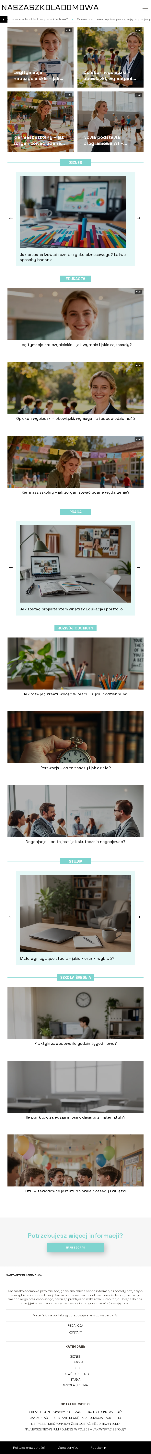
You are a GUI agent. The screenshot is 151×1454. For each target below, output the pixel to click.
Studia (75, 861)
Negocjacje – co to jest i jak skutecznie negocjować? (75, 841)
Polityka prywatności (29, 1448)
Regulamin (98, 1448)
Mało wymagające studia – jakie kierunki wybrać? (67, 958)
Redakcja (75, 1326)
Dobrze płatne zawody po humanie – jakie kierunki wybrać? (75, 1412)
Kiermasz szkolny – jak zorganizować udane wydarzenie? (38, 140)
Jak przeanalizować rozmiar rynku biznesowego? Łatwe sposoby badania (73, 257)
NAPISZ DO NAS (75, 1247)
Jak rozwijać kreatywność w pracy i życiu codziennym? (75, 694)
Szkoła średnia (75, 977)
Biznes (75, 162)
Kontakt (75, 1332)
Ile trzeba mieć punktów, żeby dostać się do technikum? (75, 1424)
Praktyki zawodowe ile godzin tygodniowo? (75, 1043)
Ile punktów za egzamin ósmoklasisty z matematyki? (75, 1117)
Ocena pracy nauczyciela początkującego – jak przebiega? (56, 19)
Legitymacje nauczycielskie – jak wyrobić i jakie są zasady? (36, 75)
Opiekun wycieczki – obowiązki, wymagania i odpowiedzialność (110, 75)
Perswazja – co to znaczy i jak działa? (75, 767)
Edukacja (75, 278)
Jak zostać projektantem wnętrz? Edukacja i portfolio (71, 609)
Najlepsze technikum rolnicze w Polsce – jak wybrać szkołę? (75, 1429)
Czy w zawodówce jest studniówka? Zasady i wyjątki (75, 1191)
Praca (75, 511)
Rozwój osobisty (75, 628)
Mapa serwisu (67, 1448)
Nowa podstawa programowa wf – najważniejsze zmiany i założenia (109, 140)
